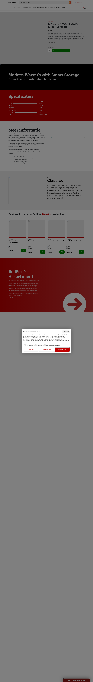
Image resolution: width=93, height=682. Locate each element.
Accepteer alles (62, 349)
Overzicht (66, 331)
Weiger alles (31, 349)
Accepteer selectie (46, 349)
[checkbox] (28, 345)
